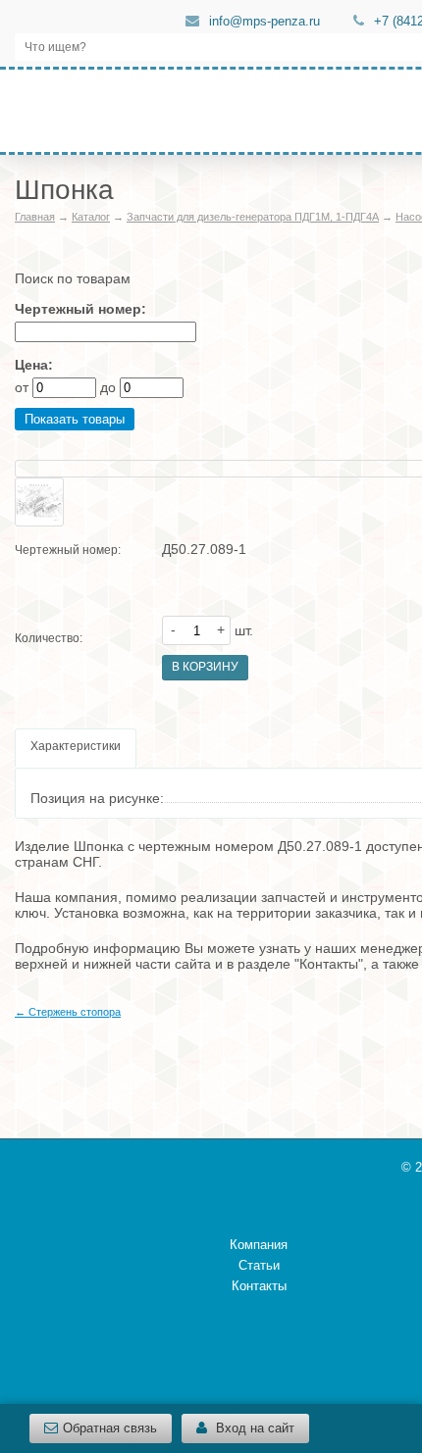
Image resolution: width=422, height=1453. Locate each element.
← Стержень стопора (68, 1012)
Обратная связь (110, 1428)
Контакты (259, 1285)
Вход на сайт (253, 1428)
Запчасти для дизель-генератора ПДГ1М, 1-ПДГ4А (253, 217)
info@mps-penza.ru (264, 21)
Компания (259, 1244)
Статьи (259, 1265)
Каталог (91, 217)
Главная (35, 217)
